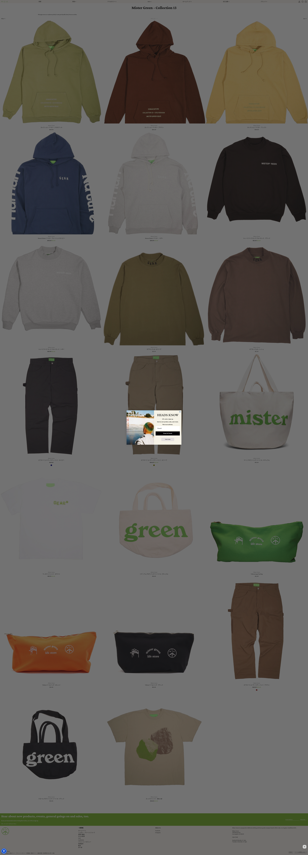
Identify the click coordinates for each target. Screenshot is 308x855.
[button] (4, 851)
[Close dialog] (180, 411)
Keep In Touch (167, 433)
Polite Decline (167, 439)
